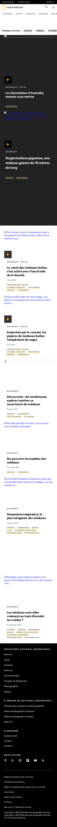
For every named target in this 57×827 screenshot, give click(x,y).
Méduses (40, 30)
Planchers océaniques (25, 530)
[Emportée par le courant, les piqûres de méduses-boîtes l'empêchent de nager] (28, 309)
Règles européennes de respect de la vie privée (24, 787)
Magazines (8, 2)
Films (9, 530)
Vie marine (29, 416)
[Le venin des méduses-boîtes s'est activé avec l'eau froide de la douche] (28, 244)
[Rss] (44, 761)
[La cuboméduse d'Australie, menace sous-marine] (28, 59)
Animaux (30, 14)
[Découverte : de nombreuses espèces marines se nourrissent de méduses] (28, 373)
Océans (35, 527)
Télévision (24, 2)
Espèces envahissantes (27, 632)
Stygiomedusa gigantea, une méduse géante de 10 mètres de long (28, 163)
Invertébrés (34, 287)
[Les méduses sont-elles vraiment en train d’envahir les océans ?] (28, 589)
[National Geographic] (3, 7)
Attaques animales (16, 287)
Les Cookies (9, 792)
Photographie (11, 686)
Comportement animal (18, 284)
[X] (13, 761)
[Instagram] (21, 761)
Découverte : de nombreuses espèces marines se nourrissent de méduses (27, 400)
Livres (8, 741)
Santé (19, 14)
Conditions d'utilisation (14, 782)
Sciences (43, 14)
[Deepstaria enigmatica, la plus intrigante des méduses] (28, 491)
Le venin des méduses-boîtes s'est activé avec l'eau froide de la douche (27, 271)
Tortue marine (14, 416)
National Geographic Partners (19, 711)
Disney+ (50, 2)
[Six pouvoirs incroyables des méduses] (28, 435)
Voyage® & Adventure (15, 681)
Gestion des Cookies (13, 797)
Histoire (8, 14)
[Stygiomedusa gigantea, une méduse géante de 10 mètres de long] (28, 130)
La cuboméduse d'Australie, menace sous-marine (25, 94)
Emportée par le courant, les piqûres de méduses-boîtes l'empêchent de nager (26, 335)
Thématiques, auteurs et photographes (24, 706)
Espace (7, 691)
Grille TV (8, 721)
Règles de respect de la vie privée (18, 777)
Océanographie (32, 533)
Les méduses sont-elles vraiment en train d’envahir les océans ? (26, 616)
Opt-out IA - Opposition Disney (17, 807)
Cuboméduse (11, 106)
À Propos (8, 802)
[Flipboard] (28, 761)
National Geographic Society (19, 716)
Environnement (12, 675)
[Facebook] (6, 761)
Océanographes (14, 533)
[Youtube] (36, 761)
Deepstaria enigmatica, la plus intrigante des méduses (26, 516)
